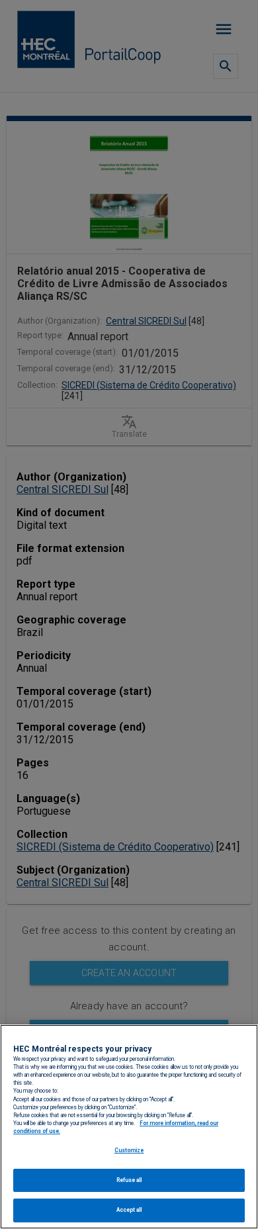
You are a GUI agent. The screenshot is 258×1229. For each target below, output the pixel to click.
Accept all (129, 1209)
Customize (129, 1150)
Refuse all (129, 1180)
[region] (129, 1126)
